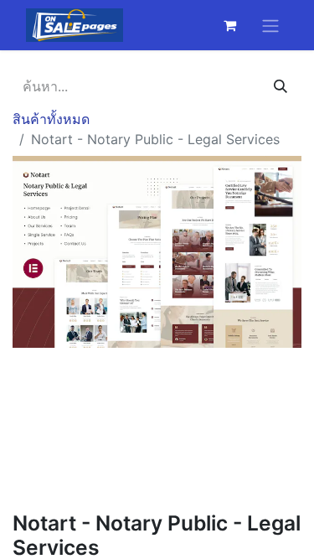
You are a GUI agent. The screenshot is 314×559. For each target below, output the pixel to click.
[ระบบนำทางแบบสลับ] (270, 25)
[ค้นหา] (280, 86)
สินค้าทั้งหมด (51, 119)
